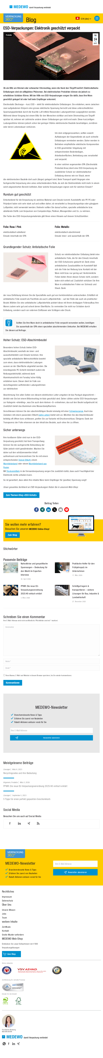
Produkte (9, 35)
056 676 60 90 (7, 1032)
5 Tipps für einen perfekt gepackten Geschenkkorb (26, 799)
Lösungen (6, 769)
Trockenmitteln (13, 471)
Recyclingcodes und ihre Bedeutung (19, 773)
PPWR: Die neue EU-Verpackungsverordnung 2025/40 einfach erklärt (32, 590)
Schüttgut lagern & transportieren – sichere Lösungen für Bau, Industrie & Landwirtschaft (85, 592)
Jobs (4, 913)
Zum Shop (12, 535)
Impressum (7, 896)
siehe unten (44, 415)
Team (4, 917)
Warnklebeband (10, 463)
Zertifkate (6, 927)
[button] (36, 509)
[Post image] (10, 567)
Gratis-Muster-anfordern (13, 934)
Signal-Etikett (25, 460)
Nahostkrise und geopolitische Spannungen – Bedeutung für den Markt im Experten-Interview (34, 569)
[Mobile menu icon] (97, 18)
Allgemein (7, 782)
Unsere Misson (8, 910)
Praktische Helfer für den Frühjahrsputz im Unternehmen (83, 567)
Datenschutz (7, 900)
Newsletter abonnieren (51, 738)
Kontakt (5, 930)
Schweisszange (76, 411)
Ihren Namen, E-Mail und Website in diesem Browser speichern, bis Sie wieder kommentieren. (39, 675)
